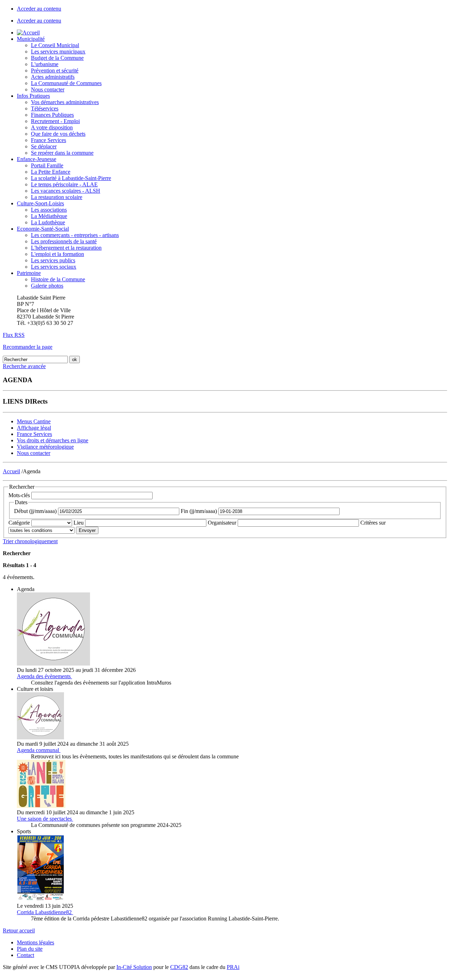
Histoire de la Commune (58, 279)
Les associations (49, 210)
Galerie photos (47, 286)
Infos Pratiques (33, 96)
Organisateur (222, 523)
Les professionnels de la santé (64, 241)
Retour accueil (19, 930)
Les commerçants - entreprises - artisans (75, 235)
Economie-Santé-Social (43, 229)
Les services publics (53, 260)
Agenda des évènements (44, 676)
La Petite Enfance (50, 172)
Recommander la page (27, 347)
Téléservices (44, 108)
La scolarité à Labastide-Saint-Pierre (71, 178)
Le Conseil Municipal (55, 45)
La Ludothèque (48, 222)
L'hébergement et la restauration (66, 248)
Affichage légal (34, 428)
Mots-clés (19, 495)
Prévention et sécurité (54, 70)
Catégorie (19, 523)
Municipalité (31, 39)
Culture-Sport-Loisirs (40, 203)
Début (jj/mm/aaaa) (35, 511)
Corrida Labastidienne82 (44, 912)
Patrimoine (29, 273)
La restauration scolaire (56, 197)
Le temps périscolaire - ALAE (64, 184)
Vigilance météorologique (45, 447)
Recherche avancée (24, 366)
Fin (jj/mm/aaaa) (199, 511)
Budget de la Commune (57, 58)
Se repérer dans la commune (62, 153)
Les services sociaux (53, 267)
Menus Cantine (34, 421)
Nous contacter (47, 89)
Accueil (11, 471)
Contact (25, 955)
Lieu (78, 523)
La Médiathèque (49, 216)
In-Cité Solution (134, 967)
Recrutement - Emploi (55, 121)
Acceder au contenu (39, 9)
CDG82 (179, 967)
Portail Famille (47, 165)
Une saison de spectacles (44, 819)
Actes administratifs (53, 77)
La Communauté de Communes (66, 83)
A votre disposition (52, 127)
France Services (48, 140)
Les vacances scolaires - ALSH (65, 191)
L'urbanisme (44, 64)
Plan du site (30, 949)
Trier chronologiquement (30, 541)
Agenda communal (38, 750)
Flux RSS (14, 335)
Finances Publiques (52, 115)
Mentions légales (35, 942)
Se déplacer (44, 146)
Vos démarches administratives (65, 102)
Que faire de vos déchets (58, 134)
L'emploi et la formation (57, 254)
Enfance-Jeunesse (36, 159)
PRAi (233, 967)
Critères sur (373, 523)
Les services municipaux (58, 51)
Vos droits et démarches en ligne (52, 440)
